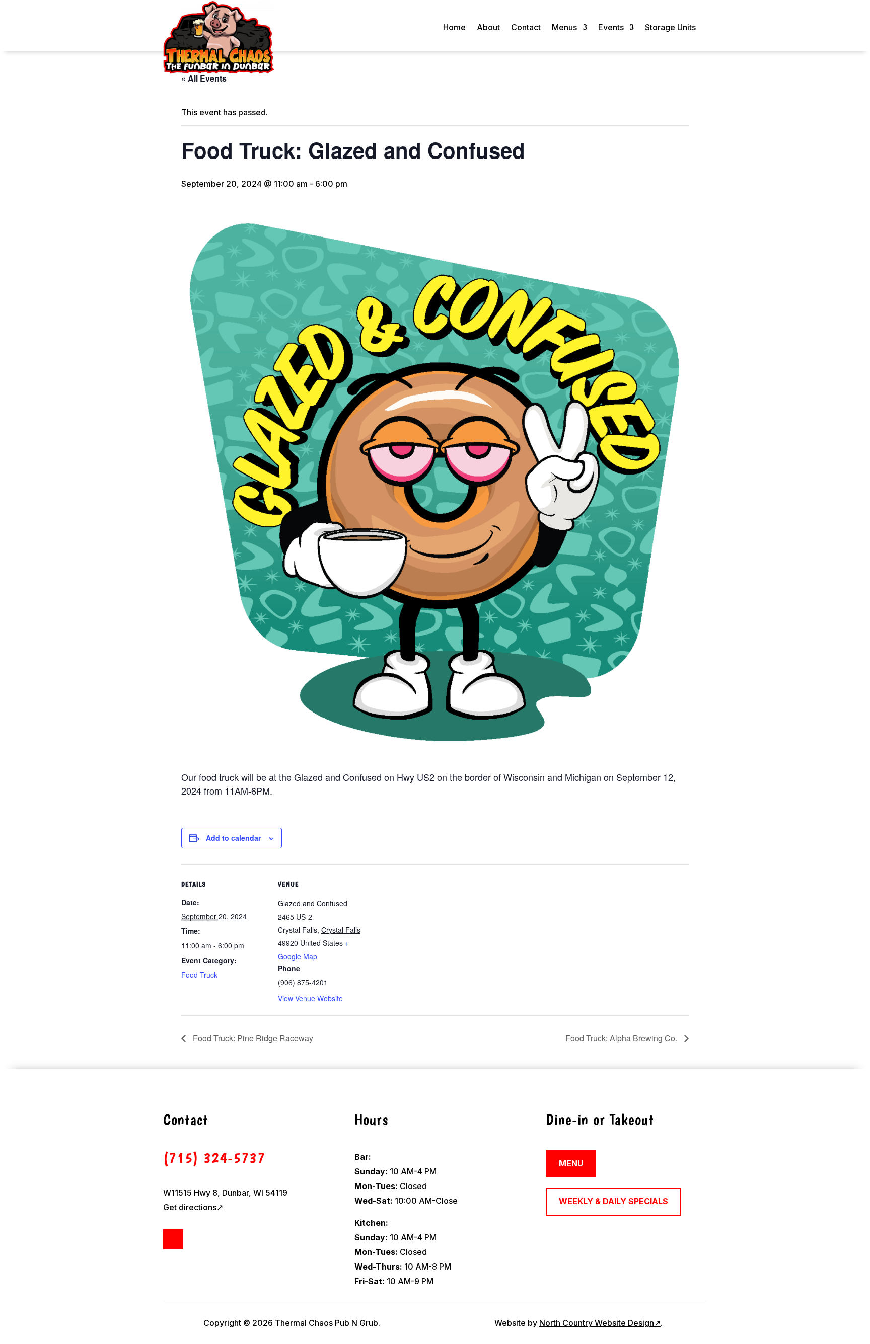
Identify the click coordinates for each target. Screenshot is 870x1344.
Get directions (193, 1207)
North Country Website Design (600, 1323)
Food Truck (199, 975)
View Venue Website (310, 998)
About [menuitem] (488, 28)
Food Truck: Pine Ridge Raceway (252, 1038)
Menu (571, 1163)
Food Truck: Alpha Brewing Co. (622, 1038)
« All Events (204, 78)
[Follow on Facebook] (173, 1239)
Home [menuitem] (454, 28)
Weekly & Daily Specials (613, 1201)
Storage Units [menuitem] (670, 28)
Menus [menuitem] (564, 28)
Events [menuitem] (611, 28)
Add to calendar (233, 838)
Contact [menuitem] (526, 28)
